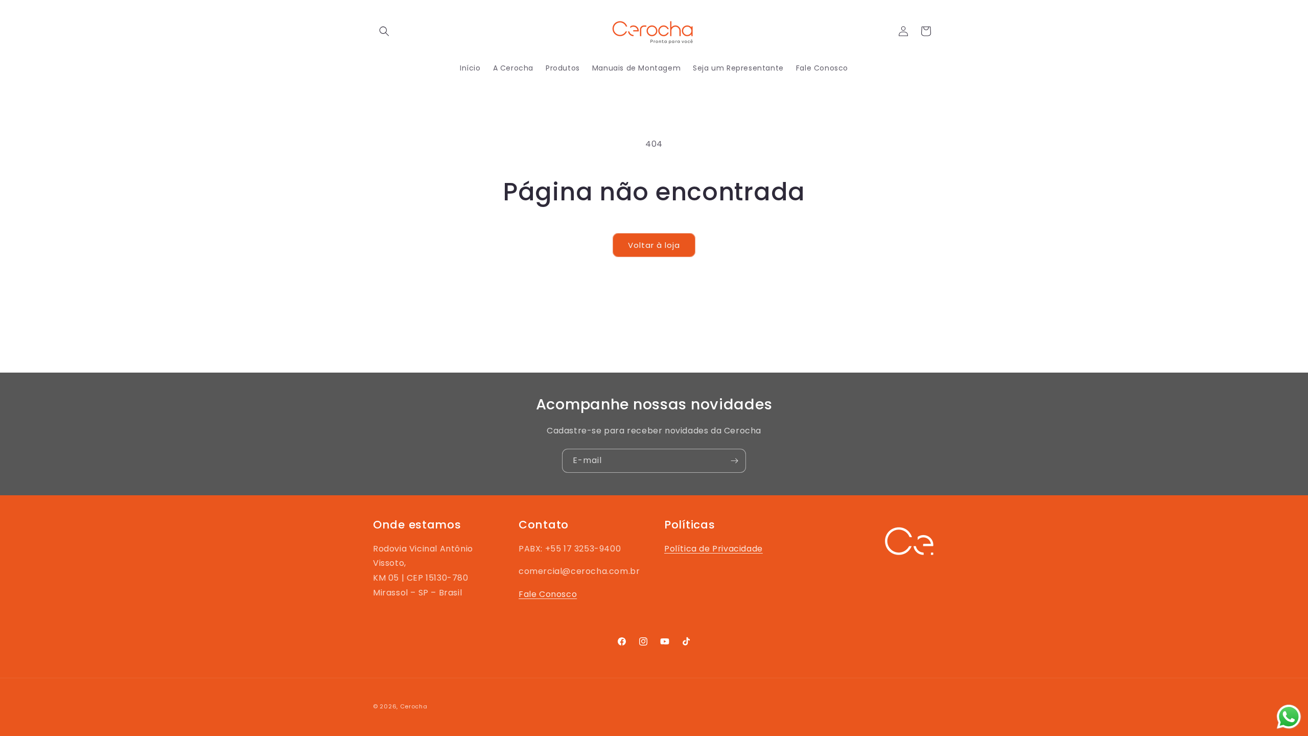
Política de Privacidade (713, 549)
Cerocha (414, 706)
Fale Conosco (548, 594)
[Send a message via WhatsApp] (1289, 717)
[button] (384, 31)
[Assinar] (734, 461)
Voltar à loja (654, 245)
